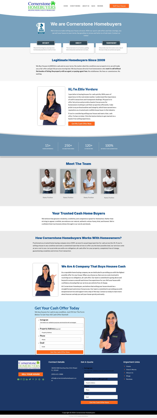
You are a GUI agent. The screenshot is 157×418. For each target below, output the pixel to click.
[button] (81, 124)
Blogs (128, 376)
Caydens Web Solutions (83, 416)
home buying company (80, 272)
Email (42, 343)
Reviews (100, 6)
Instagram (44, 320)
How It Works (75, 6)
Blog (93, 6)
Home (66, 6)
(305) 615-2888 (57, 374)
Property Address (50, 329)
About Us (86, 6)
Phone (42, 336)
